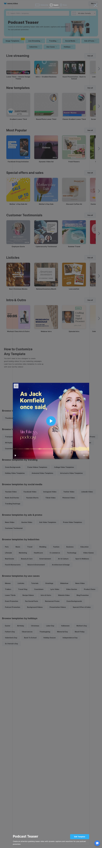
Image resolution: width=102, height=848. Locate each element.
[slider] (51, 458)
